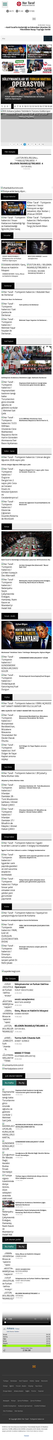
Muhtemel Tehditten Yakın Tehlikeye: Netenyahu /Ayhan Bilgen (25, 652)
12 (30, 106)
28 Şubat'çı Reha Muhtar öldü (12, 780)
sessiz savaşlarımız (24, 999)
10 (25, 106)
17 (43, 106)
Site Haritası (19, 1411)
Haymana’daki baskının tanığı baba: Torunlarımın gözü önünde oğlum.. (33, 384)
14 (35, 106)
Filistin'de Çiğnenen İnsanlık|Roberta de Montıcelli (34, 503)
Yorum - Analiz (21, 1386)
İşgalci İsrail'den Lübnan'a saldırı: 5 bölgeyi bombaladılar (23, 850)
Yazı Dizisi (38, 1386)
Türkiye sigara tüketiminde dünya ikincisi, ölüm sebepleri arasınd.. (31, 1177)
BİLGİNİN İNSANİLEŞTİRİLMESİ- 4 (31, 1025)
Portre (33, 1391)
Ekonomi (44, 1381)
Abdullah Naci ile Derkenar (11, 299)
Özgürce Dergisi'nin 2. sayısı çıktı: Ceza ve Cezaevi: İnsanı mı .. (34, 471)
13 (33, 106)
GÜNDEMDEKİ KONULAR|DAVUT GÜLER (33, 658)
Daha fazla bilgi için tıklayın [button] (34, 1431)
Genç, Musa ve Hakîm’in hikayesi (31, 1010)
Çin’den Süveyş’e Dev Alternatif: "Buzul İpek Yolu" (33, 566)
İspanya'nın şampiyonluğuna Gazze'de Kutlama (19, 920)
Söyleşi (30, 1386)
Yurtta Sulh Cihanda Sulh (27, 1037)
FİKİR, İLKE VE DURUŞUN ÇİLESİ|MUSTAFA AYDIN (34, 926)
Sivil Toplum (23, 1381)
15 (38, 106)
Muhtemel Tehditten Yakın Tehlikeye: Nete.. (13, 55)
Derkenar (13, 1381)
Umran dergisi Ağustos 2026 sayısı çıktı (16, 465)
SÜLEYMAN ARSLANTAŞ (25, 1056)
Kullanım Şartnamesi (25, 1406)
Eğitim (12, 1386)
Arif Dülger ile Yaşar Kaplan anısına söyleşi (32, 747)
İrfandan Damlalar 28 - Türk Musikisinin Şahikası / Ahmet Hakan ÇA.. (34, 787)
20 (51, 106)
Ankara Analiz (18, 1391)
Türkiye (5, 1381)
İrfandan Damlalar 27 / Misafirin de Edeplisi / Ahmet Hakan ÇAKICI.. (32, 811)
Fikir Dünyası (10, 151)
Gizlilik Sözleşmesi (9, 1406)
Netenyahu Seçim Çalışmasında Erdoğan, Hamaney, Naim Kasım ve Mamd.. (34, 581)
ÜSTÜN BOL (20, 1028)
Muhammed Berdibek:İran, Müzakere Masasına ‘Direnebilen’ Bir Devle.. (33, 717)
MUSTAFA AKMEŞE (23, 1002)
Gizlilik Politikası (40, 1406)
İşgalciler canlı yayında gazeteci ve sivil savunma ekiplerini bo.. (34, 857)
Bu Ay (21, 1082)
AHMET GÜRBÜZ (26, 169)
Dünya (5, 1386)
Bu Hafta (9, 1082)
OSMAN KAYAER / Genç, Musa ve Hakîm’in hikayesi (13, 275)
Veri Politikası (7, 1411)
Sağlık (27, 1391)
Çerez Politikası (23, 1401)
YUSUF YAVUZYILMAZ (24, 990)
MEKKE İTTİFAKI (22, 1053)
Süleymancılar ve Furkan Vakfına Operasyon (32, 1278)
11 (28, 106)
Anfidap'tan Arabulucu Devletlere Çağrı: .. (37, 55)
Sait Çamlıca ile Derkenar (29, 305)
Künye (13, 1401)
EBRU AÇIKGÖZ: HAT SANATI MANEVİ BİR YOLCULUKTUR (22, 711)
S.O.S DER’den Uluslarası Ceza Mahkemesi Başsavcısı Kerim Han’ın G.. (34, 419)
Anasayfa (6, 1401)
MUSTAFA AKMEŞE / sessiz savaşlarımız (37, 257)
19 (48, 106)
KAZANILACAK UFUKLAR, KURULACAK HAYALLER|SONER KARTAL (29, 1126)
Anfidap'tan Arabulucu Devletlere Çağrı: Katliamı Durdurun (23, 378)
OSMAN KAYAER (22, 1013)
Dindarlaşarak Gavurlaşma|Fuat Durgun (34, 676)
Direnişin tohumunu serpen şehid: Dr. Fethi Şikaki (33, 947)
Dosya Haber (7, 1391)
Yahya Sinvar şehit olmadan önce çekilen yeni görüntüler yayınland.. (32, 881)
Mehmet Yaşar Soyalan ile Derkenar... (33, 320)
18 (46, 106)
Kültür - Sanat (34, 1381)
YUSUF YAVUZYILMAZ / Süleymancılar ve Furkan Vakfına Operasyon (11, 258)
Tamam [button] (26, 1435)
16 (41, 106)
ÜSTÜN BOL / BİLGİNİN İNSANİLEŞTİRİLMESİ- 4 (36, 272)
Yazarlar (41, 1391)
